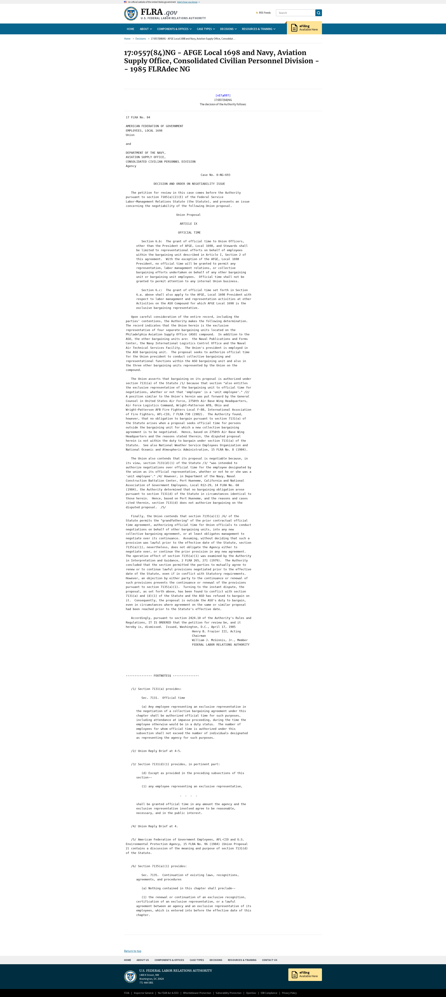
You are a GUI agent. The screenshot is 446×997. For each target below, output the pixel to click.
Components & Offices (169, 960)
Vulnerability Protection (228, 993)
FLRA (159, 12)
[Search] (318, 12)
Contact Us (269, 960)
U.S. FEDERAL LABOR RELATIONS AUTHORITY (175, 971)
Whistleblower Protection (197, 993)
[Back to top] (437, 988)
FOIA (126, 993)
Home (130, 29)
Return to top (132, 951)
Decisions (140, 38)
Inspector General (143, 993)
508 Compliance (269, 993)
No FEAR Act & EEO (168, 993)
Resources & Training (242, 960)
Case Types (197, 960)
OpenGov (251, 993)
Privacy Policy (289, 993)
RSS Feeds (265, 13)
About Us (143, 960)
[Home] (131, 14)
